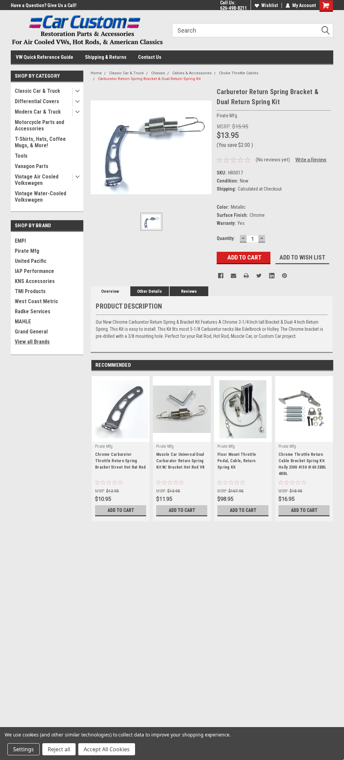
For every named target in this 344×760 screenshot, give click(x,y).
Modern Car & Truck (38, 112)
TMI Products (30, 291)
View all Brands (32, 341)
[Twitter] (259, 275)
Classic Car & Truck (37, 91)
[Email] (233, 275)
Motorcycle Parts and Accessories (39, 125)
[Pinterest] (284, 275)
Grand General (31, 331)
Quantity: (226, 238)
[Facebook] (220, 275)
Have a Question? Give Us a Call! (44, 5)
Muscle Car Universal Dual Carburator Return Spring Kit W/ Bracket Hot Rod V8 (180, 461)
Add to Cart (121, 510)
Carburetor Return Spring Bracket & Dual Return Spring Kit (149, 79)
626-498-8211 (233, 8)
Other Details (149, 291)
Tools (21, 156)
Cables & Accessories (192, 73)
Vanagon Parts (31, 166)
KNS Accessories (35, 281)
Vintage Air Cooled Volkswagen (36, 179)
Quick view (182, 437)
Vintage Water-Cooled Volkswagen (40, 196)
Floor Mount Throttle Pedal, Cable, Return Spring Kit (236, 461)
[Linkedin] (271, 275)
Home (96, 73)
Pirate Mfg (27, 251)
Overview (110, 291)
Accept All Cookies (107, 749)
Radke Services (32, 311)
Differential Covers (37, 101)
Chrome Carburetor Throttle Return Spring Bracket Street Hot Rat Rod (120, 461)
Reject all (59, 749)
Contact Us (149, 57)
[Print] (246, 275)
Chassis (158, 73)
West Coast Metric (36, 301)
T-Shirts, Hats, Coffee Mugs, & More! (40, 142)
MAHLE (23, 321)
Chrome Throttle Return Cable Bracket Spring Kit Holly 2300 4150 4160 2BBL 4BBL (302, 464)
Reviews (189, 291)
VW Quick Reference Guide (44, 57)
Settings (23, 749)
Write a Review (311, 159)
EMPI (20, 241)
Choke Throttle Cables (238, 73)
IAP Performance (34, 271)
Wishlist (269, 5)
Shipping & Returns (105, 57)
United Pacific (30, 261)
